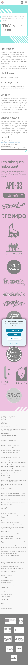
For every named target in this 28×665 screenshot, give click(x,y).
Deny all (14, 334)
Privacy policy (14, 343)
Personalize (14, 338)
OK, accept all (15, 330)
